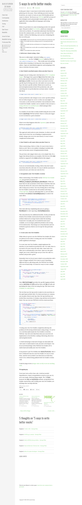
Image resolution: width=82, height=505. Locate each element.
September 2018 (64, 95)
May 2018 (63, 100)
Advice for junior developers (67, 48)
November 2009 (64, 261)
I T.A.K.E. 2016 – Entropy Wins (31, 428)
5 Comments (37, 8)
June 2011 (63, 223)
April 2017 (63, 118)
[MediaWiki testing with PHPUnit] (49, 399)
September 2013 (64, 201)
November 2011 (64, 213)
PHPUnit (40, 17)
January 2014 (64, 191)
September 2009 (64, 266)
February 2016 (64, 151)
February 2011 (64, 228)
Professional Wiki (6, 42)
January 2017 (64, 123)
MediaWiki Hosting (6, 39)
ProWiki (66, 12)
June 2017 (63, 113)
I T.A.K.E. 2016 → (51, 410)
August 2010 (63, 239)
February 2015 (64, 171)
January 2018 (64, 105)
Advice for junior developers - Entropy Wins (34, 451)
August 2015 (63, 166)
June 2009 (63, 274)
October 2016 (64, 131)
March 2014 (63, 186)
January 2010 (64, 256)
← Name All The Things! (24, 410)
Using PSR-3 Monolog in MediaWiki (69, 50)
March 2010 (63, 251)
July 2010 (63, 241)
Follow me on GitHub (6, 46)
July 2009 (63, 271)
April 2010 (63, 249)
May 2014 (63, 181)
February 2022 (64, 80)
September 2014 (64, 173)
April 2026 (63, 70)
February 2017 (64, 121)
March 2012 (63, 208)
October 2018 (64, 93)
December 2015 (64, 156)
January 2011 (64, 231)
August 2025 (63, 75)
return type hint (23, 191)
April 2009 (63, 279)
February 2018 (64, 103)
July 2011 (63, 221)
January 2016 (64, 153)
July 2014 (63, 178)
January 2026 (64, 73)
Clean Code (5, 15)
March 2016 (63, 148)
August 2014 (63, 176)
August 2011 (63, 218)
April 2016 (63, 146)
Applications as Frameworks (67, 58)
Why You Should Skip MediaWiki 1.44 (69, 45)
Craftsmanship (5, 18)
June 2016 (63, 141)
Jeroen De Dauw (6, 36)
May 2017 (63, 115)
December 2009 (64, 259)
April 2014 (63, 183)
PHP (3, 26)
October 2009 (64, 264)
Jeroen (29, 8)
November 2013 (64, 196)
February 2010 (64, 254)
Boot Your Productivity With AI (68, 39)
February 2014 (64, 188)
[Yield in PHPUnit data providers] (25, 401)
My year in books (64, 63)
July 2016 (63, 138)
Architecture (5, 21)
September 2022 (64, 78)
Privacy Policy (4, 52)
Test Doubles (36, 29)
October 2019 (64, 85)
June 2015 (63, 168)
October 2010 (64, 236)
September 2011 (64, 216)
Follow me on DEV (5, 48)
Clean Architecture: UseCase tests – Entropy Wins (35, 445)
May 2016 (63, 143)
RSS (2, 49)
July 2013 (63, 203)
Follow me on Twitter (7, 45)
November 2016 (64, 128)
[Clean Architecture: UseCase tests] (38, 401)
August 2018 (63, 98)
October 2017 (64, 108)
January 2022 (64, 83)
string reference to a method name (29, 106)
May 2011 (63, 226)
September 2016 (64, 133)
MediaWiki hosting (65, 13)
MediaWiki (4, 32)
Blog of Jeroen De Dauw (7, 5)
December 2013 (64, 193)
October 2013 (64, 198)
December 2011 (64, 211)
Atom (3, 50)
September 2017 (64, 110)
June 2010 (63, 244)
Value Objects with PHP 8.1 (67, 53)
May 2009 (63, 276)
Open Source (5, 29)
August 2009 (63, 269)
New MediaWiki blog (65, 56)
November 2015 (64, 158)
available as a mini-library (26, 288)
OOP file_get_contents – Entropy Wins (32, 434)
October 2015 (64, 161)
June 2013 (63, 206)
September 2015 (64, 163)
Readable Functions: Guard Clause (68, 61)
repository (43, 122)
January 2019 (64, 90)
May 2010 (63, 246)
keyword (38, 59)
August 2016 (63, 136)
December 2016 (64, 126)
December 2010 (64, 234)
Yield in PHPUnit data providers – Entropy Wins (35, 440)
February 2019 (64, 88)
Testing (4, 24)
